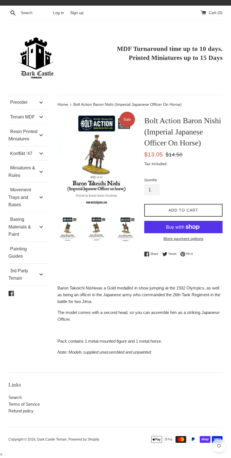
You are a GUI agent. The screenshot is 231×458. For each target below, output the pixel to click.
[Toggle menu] (41, 102)
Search (15, 397)
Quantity (150, 180)
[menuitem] (28, 102)
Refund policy (21, 410)
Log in (58, 13)
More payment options (183, 238)
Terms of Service (24, 404)
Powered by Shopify (83, 439)
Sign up (77, 13)
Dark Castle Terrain (52, 439)
